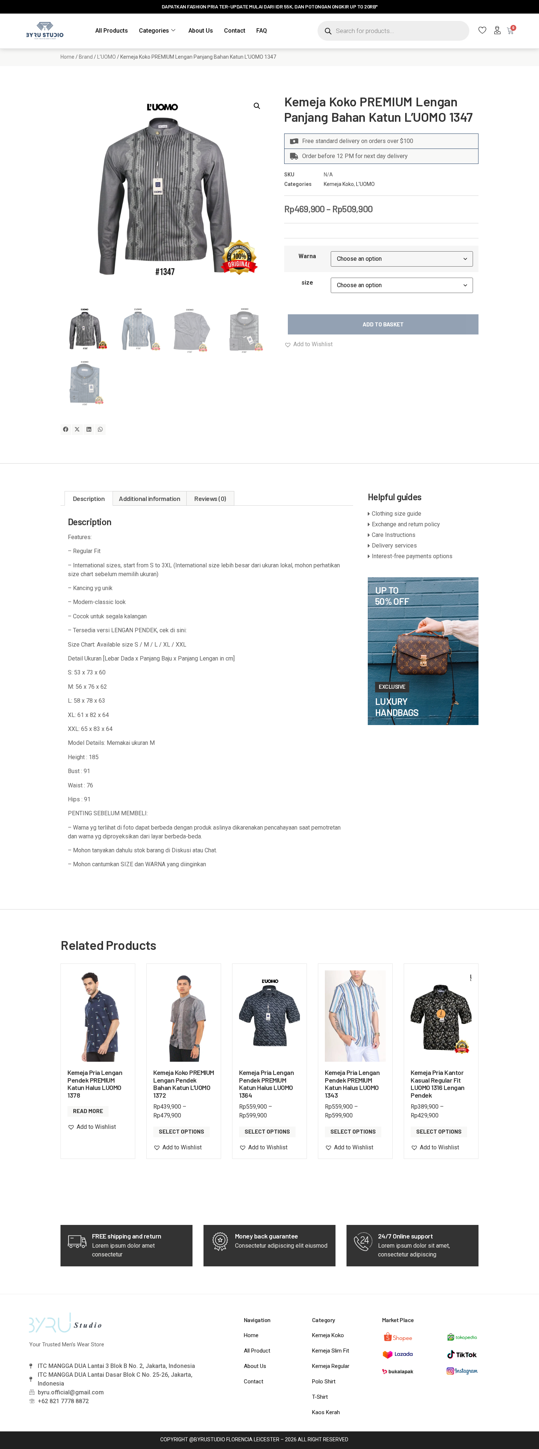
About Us (200, 30)
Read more (88, 1111)
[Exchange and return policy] (423, 524)
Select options (181, 1131)
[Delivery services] (423, 545)
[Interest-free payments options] (423, 556)
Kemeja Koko (339, 184)
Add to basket (383, 324)
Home (67, 57)
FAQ (261, 30)
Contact (234, 30)
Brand (86, 57)
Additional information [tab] (149, 498)
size (307, 282)
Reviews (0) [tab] (210, 498)
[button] (257, 106)
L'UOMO (106, 57)
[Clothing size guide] (423, 513)
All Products (111, 30)
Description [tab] (89, 498)
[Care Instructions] (423, 535)
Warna (307, 256)
